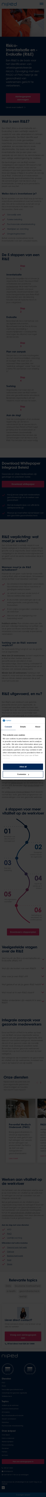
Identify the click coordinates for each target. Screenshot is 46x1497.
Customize (21, 774)
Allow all (23, 767)
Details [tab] (23, 727)
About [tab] (37, 727)
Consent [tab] (8, 727)
